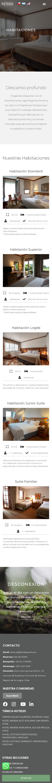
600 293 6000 (20, 657)
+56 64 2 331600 (23, 661)
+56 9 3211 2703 (22, 666)
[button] (44, 3)
